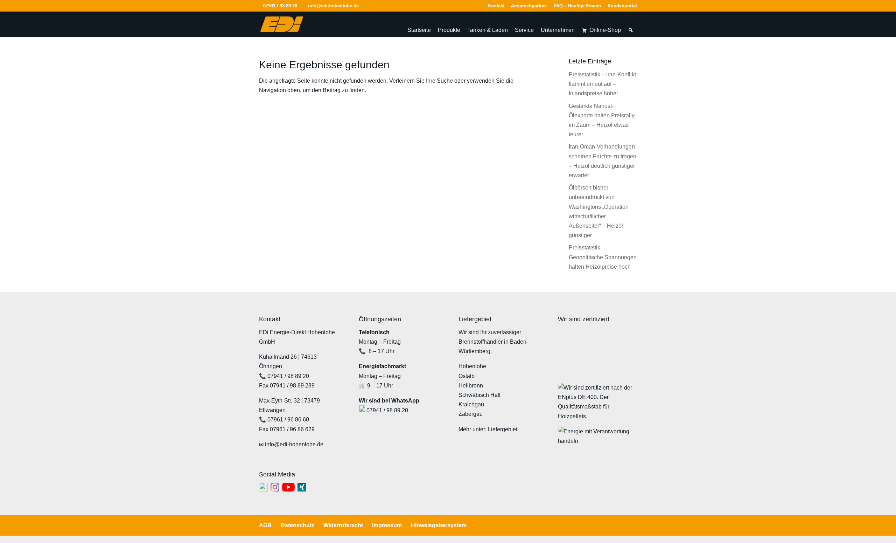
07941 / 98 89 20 (280, 5)
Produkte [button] (449, 30)
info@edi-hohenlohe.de (294, 444)
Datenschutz (297, 525)
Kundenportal (622, 6)
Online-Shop (605, 30)
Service (524, 30)
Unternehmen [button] (558, 30)
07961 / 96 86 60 (288, 419)
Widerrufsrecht (343, 525)
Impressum (387, 525)
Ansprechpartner (529, 6)
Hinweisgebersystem (439, 525)
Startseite (419, 30)
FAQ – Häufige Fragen (577, 6)
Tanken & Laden (487, 30)
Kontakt (496, 6)
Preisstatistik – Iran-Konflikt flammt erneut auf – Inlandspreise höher (602, 83)
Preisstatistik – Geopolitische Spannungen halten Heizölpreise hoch (603, 257)
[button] (630, 30)
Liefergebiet (502, 429)
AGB (265, 525)
